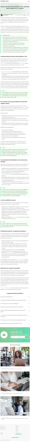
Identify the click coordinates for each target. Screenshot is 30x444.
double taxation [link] (22, 63)
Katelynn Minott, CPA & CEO (8, 14)
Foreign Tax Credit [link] (19, 259)
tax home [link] (24, 107)
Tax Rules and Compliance (5, 392)
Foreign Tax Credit (10, 252)
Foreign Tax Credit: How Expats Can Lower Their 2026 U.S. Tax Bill (12, 393)
